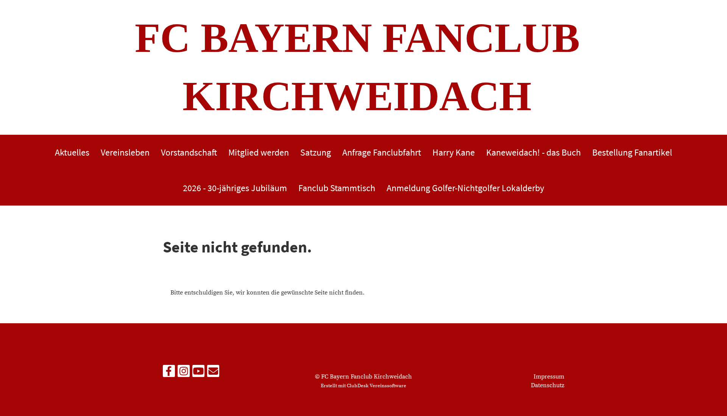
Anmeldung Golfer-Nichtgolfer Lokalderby (465, 188)
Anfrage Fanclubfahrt (381, 152)
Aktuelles (72, 152)
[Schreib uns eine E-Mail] (213, 373)
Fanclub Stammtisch (336, 188)
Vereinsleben (125, 152)
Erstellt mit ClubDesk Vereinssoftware (363, 386)
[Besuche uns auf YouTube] (198, 373)
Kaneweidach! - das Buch (533, 152)
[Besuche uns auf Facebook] (169, 373)
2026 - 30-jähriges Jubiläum (235, 188)
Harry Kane (453, 152)
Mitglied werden (258, 152)
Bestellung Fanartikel (632, 152)
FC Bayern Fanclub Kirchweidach (357, 67)
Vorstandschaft (189, 152)
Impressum (549, 376)
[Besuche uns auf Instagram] (184, 373)
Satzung (315, 152)
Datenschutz (547, 385)
